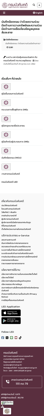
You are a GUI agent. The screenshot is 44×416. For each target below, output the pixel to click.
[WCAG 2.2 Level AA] (7, 402)
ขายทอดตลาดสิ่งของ (9, 260)
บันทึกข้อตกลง (12, 39)
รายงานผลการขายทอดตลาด (12, 263)
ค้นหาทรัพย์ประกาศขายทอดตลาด (14, 243)
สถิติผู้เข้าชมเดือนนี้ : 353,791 (12, 397)
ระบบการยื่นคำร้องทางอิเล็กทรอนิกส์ (16, 249)
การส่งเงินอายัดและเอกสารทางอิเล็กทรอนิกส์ (19, 256)
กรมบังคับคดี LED (9, 182)
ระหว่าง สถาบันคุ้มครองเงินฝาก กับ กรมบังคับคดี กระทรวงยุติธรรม (20, 58)
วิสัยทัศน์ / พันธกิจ (8, 212)
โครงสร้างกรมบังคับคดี (10, 208)
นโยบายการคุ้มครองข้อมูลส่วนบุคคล (16, 280)
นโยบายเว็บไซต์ (7, 277)
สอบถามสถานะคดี (8, 239)
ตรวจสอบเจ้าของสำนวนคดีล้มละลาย (16, 246)
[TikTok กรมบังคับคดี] (20, 337)
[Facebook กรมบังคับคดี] (2, 337)
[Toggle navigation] (4, 13)
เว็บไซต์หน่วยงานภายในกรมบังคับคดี (16, 229)
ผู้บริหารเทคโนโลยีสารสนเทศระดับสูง (16, 222)
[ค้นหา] (34, 5)
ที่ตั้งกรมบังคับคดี (8, 225)
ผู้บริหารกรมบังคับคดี (10, 218)
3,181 (11, 47)
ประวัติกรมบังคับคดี (9, 205)
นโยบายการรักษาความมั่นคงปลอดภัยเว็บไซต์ (19, 274)
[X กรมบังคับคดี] (7, 337)
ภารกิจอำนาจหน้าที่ (8, 215)
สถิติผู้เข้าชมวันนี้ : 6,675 (10, 394)
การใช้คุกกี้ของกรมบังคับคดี (12, 300)
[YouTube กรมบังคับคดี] (16, 337)
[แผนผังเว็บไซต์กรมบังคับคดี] (2, 406)
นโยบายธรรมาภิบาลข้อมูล (11, 284)
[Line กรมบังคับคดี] (11, 337)
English (39, 13)
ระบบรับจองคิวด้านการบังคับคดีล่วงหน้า (17, 253)
